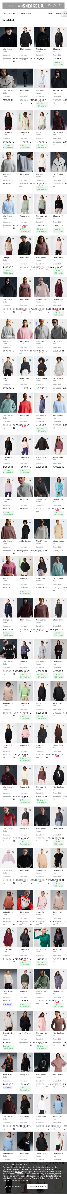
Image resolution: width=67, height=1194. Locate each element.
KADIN (20, 6)
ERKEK (10, 6)
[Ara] (49, 6)
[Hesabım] (54, 6)
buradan (13, 1180)
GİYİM (23, 13)
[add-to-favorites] (13, 30)
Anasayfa (6, 13)
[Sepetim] (60, 6)
